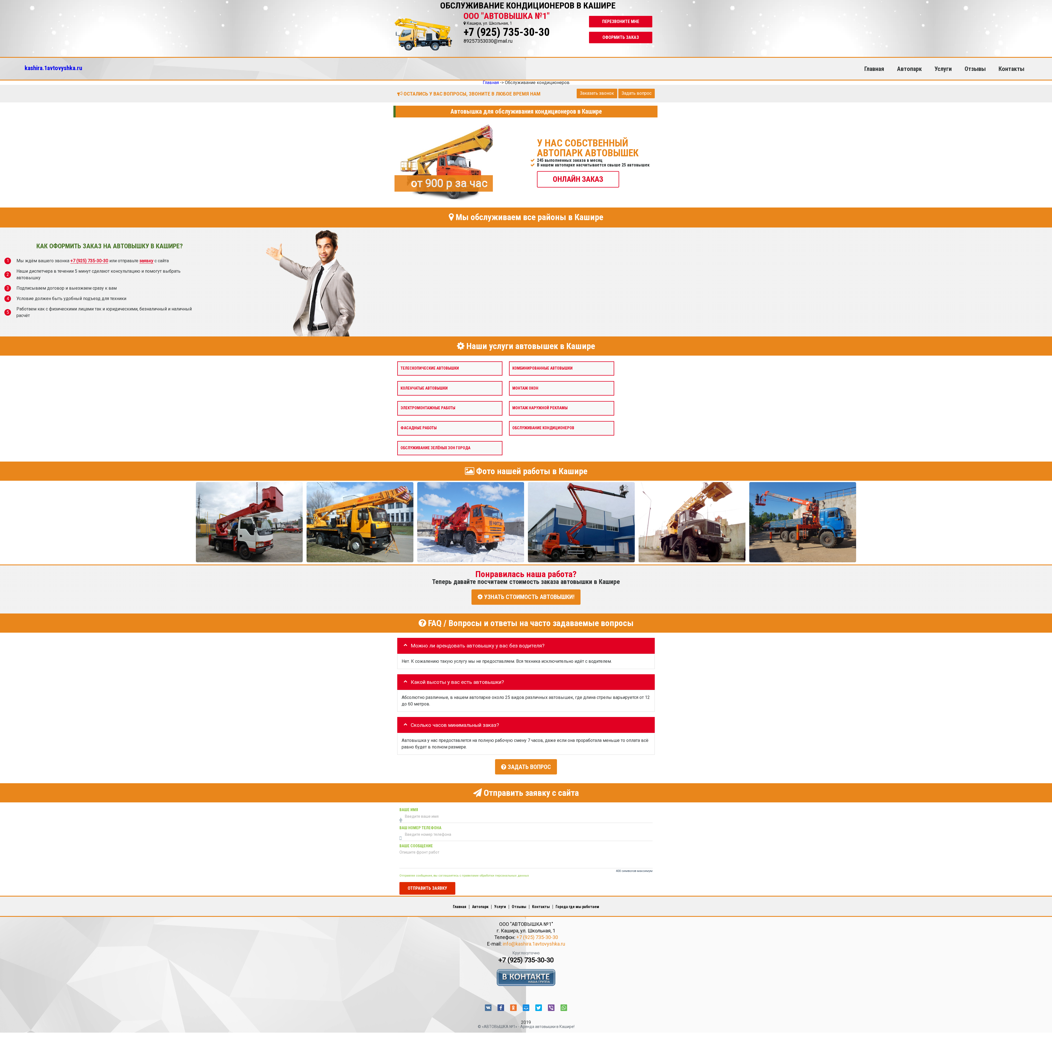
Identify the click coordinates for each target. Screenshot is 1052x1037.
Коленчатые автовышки (424, 388)
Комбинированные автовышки (542, 368)
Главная (874, 68)
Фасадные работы (419, 428)
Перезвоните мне (620, 21)
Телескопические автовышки (430, 368)
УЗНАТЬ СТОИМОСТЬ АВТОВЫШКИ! (528, 597)
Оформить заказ (620, 37)
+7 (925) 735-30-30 (507, 32)
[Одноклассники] (513, 1007)
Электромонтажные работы (428, 408)
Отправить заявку (427, 888)
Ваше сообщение (416, 845)
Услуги (943, 68)
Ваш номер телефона (420, 827)
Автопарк (909, 68)
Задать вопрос (636, 93)
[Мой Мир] (526, 1007)
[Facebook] (501, 1007)
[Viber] (551, 1007)
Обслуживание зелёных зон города (435, 447)
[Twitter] (538, 1007)
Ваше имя (408, 809)
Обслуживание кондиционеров (543, 428)
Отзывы (975, 68)
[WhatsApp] (564, 1007)
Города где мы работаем (577, 907)
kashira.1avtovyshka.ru (53, 67)
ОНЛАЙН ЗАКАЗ (578, 178)
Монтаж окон (525, 388)
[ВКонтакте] (488, 1007)
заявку (146, 260)
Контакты (1011, 68)
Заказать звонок (597, 93)
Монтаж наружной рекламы (540, 408)
